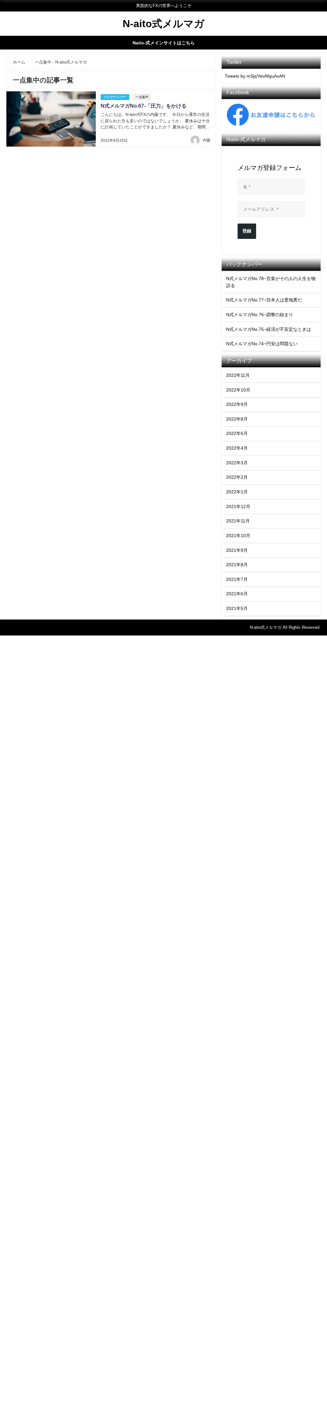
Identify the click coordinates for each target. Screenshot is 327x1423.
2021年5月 (237, 608)
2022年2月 (237, 477)
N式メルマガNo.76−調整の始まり (259, 314)
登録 (246, 230)
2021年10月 (238, 535)
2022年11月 (238, 375)
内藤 (206, 140)
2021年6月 (237, 593)
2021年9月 (237, 550)
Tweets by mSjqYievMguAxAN (255, 76)
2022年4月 (237, 448)
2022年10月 (238, 389)
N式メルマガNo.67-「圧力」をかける (143, 106)
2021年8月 (237, 564)
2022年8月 (237, 419)
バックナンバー (115, 97)
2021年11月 (238, 520)
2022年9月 (237, 404)
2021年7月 (237, 579)
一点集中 (142, 97)
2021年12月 (238, 506)
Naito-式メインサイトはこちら (164, 42)
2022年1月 (237, 491)
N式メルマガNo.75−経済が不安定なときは (268, 329)
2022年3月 (237, 462)
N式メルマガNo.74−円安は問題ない (262, 343)
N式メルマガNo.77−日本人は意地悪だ (264, 299)
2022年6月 (237, 433)
